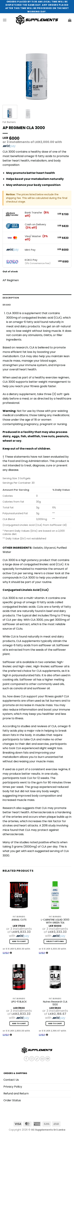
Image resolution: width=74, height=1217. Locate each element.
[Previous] (8, 68)
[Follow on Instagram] (31, 1058)
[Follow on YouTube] (47, 1058)
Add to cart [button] (19, 941)
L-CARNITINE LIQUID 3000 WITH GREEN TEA (55, 921)
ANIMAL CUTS (19, 919)
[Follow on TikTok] (37, 1058)
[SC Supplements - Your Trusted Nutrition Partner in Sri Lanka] (37, 20)
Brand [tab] (7, 304)
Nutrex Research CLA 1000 (55, 1003)
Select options (55, 941)
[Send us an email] (42, 1058)
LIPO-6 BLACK (19, 1001)
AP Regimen (11, 280)
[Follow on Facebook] (26, 1058)
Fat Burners (9, 122)
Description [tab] (11, 297)
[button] (5, 20)
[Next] (66, 68)
